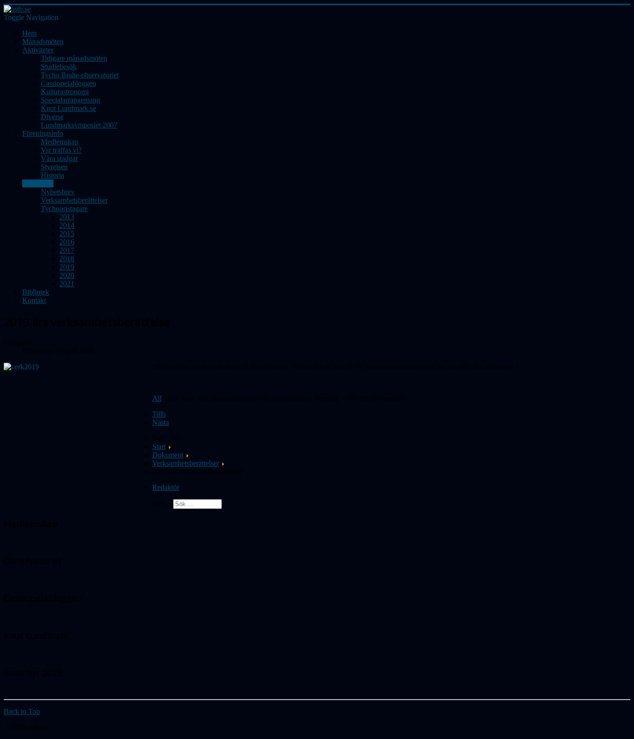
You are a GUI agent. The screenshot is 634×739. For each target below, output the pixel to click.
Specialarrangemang (70, 100)
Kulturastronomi (65, 92)
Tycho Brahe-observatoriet (80, 75)
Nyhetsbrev (58, 192)
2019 (66, 267)
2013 (66, 217)
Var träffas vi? (61, 150)
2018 (66, 259)
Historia (52, 175)
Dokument (37, 183)
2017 (66, 250)
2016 (66, 242)
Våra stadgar (59, 158)
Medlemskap (59, 142)
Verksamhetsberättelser (74, 200)
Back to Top (22, 711)
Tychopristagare (64, 208)
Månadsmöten (43, 41)
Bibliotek (35, 292)
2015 (66, 234)
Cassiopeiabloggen (68, 83)
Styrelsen (54, 167)
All (157, 398)
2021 (66, 284)
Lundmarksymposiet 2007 (79, 125)
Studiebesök (59, 67)
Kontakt (34, 300)
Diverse (52, 117)
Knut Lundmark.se (68, 108)
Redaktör (165, 487)
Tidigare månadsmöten (74, 58)
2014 (66, 225)
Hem (29, 33)
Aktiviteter (37, 50)
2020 (66, 275)
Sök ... (161, 504)
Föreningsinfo (42, 133)
